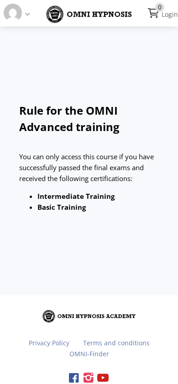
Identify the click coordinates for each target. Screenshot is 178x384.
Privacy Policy (49, 343)
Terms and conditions (116, 343)
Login (170, 14)
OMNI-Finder (89, 353)
